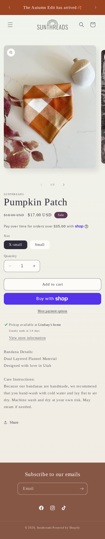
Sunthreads (44, 527)
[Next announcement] (95, 7)
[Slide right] (63, 184)
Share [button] (14, 422)
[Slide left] (41, 184)
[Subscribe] (81, 489)
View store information (27, 338)
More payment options (53, 311)
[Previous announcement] (9, 7)
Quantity (10, 256)
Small (40, 245)
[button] (10, 24)
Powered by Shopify (66, 527)
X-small (15, 245)
